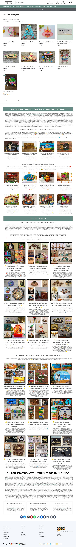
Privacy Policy (23, 535)
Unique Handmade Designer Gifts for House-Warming (38, 164)
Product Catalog (42, 536)
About (22, 530)
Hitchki (6, 478)
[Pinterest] (31, 516)
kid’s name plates (13, 508)
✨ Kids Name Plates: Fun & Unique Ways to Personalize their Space (14, 424)
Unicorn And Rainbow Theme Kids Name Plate (46, 67)
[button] (70, 2)
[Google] (51, 516)
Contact (22, 537)
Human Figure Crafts (7, 528)
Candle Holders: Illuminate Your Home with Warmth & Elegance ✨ (38, 305)
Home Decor (62, 508)
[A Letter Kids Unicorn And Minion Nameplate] (29, 32)
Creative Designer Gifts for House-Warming (38, 355)
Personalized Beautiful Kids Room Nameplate (10, 67)
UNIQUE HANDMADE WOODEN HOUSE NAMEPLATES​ (38, 130)
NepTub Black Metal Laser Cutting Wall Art (49, 484)
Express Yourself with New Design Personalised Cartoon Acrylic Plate (28, 67)
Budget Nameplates (50, 3)
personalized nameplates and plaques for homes (36, 114)
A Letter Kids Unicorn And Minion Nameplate (28, 42)
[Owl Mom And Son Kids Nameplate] (65, 57)
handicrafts (35, 478)
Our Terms (23, 534)
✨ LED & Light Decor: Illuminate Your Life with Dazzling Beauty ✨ (61, 342)
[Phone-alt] (38, 516)
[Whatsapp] (34, 516)
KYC (40, 534)
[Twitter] (24, 516)
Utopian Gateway (20, 484)
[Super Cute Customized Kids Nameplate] (11, 32)
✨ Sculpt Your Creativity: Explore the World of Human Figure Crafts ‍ (61, 424)
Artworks (57, 3)
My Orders (41, 530)
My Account (63, 3)
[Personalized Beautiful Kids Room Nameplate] (11, 57)
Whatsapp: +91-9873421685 (38, 9)
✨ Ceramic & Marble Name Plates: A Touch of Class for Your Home (61, 461)
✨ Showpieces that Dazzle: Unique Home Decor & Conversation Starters (61, 268)
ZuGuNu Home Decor (37, 484)
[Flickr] (41, 516)
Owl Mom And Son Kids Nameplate (64, 66)
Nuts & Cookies (6, 532)
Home (4, 19)
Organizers (5, 534)
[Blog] (47, 516)
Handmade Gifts (6, 536)
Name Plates (5, 530)
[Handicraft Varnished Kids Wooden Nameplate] (47, 32)
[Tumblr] (44, 516)
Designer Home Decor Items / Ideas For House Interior (38, 235)
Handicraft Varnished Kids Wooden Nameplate (46, 42)
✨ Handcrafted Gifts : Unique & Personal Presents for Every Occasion (14, 268)
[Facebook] (21, 516)
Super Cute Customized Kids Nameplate (9, 42)
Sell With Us (41, 532)
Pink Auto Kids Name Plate (8, 91)
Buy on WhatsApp (11, 45)
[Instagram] (28, 516)
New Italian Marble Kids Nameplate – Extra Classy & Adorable (64, 42)
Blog (22, 532)
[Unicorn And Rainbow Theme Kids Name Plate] (47, 57)
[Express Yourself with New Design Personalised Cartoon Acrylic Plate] (29, 57)
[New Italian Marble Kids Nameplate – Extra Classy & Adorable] (65, 32)
